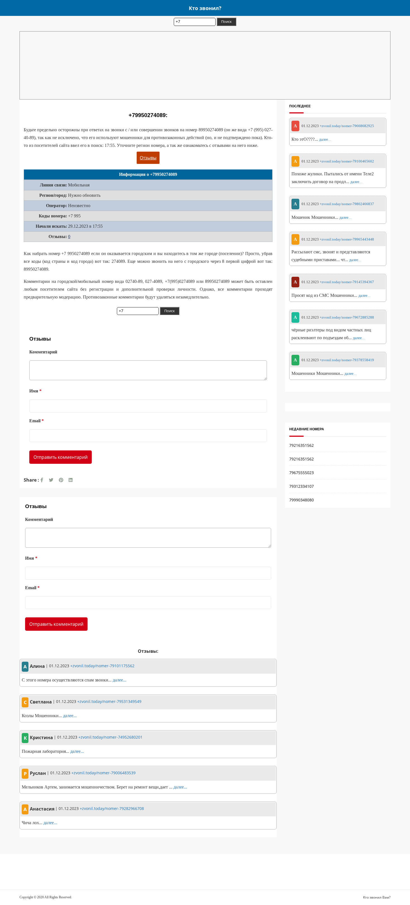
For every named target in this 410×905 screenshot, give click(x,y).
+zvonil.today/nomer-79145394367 (347, 282)
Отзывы (148, 158)
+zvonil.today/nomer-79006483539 (103, 772)
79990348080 (301, 500)
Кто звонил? (205, 7)
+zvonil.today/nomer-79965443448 (347, 239)
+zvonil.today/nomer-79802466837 (347, 204)
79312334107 (301, 486)
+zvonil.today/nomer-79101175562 (102, 665)
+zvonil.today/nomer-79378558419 (347, 360)
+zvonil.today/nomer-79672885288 (347, 318)
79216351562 (301, 445)
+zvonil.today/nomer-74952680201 (110, 737)
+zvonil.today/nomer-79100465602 (347, 161)
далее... (119, 680)
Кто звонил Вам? (376, 897)
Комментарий (43, 352)
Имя (35, 391)
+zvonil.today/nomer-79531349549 (109, 701)
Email (36, 420)
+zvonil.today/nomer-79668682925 (347, 126)
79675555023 (301, 472)
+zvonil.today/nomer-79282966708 (112, 808)
